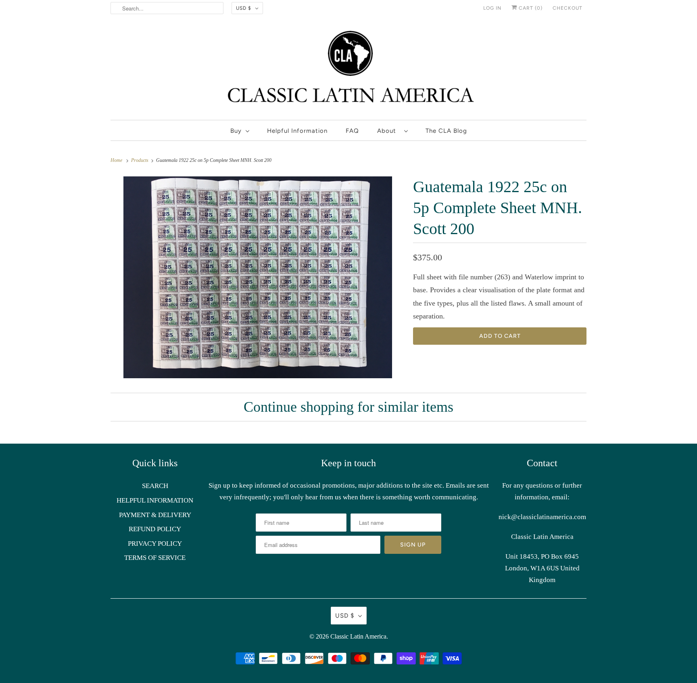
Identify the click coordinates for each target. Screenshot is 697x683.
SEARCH (155, 486)
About (388, 130)
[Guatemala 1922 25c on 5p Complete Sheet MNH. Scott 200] (258, 277)
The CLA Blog (446, 130)
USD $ (243, 8)
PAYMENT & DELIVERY (155, 515)
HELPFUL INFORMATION (155, 500)
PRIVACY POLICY (155, 543)
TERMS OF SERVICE (155, 557)
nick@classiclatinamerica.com (542, 517)
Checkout (567, 8)
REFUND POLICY (155, 529)
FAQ (352, 130)
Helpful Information (297, 130)
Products (140, 160)
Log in (492, 8)
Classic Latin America (358, 636)
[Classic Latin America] (348, 70)
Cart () (530, 8)
